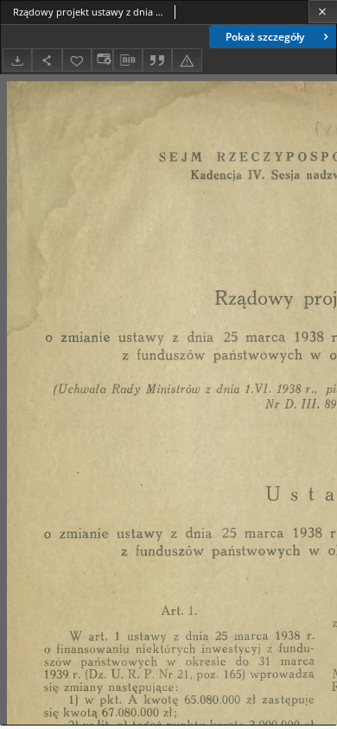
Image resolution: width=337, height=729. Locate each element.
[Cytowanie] (157, 60)
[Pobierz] (17, 60)
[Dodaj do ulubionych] (77, 60)
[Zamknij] (322, 11)
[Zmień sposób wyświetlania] (102, 60)
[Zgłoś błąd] (186, 60)
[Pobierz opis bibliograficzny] (128, 60)
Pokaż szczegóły (265, 36)
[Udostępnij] (46, 60)
